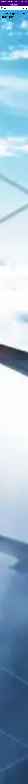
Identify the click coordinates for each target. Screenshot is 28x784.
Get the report (14, 4)
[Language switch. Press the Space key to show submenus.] (23, 8)
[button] (3, 8)
